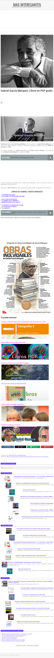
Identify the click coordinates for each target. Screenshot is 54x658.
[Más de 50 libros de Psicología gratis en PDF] (25, 344)
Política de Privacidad (32, 645)
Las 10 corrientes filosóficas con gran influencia (12, 636)
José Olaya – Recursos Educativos (9, 637)
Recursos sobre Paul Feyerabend (9, 638)
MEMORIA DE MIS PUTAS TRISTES (11, 202)
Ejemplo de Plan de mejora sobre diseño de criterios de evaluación (17, 634)
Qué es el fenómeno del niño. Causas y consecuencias (14, 635)
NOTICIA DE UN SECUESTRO (9, 199)
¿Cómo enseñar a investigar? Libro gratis (12, 404)
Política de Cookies (21, 645)
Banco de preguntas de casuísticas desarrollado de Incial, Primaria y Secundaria (27, 456)
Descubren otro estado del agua (17, 455)
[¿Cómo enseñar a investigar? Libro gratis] (25, 406)
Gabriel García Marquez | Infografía (10, 425)
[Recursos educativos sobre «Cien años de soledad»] (25, 365)
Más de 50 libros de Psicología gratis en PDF (13, 342)
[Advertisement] (27, 21)
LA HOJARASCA (6, 208)
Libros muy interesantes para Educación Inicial (13, 383)
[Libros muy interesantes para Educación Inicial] (25, 386)
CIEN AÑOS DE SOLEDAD (8, 195)
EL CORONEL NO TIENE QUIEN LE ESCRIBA (13, 196)
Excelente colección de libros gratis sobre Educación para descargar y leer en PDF (23, 322)
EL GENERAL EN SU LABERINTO (10, 201)
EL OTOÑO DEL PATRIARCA (9, 206)
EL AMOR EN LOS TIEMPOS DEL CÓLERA (12, 205)
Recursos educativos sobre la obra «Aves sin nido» (13, 641)
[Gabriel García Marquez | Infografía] (25, 427)
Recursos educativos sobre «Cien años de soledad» (15, 363)
